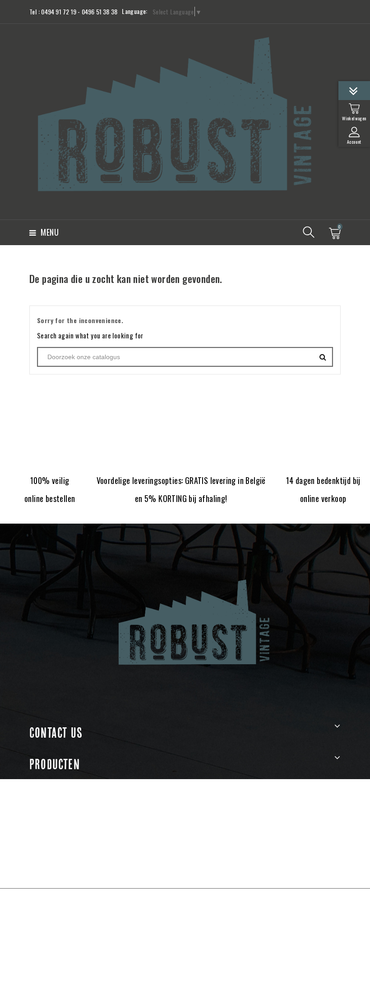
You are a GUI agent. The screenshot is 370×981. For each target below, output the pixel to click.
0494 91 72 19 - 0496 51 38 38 (79, 11)
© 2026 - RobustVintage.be (185, 905)
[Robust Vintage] (185, 622)
